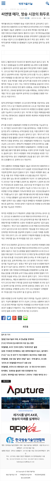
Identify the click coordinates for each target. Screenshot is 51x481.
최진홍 (27, 18)
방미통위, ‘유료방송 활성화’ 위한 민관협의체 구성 (19, 371)
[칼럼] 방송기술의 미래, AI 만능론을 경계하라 (17, 339)
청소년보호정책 (25, 478)
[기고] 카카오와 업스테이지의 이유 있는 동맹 (17, 343)
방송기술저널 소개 (11, 474)
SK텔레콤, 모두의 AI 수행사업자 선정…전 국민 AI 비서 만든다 (23, 367)
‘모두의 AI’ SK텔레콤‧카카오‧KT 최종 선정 (16, 363)
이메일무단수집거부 (26, 474)
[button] (47, 3)
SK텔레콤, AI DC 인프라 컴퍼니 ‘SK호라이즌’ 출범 (19, 347)
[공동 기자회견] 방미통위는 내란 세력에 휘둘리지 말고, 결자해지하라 (26, 351)
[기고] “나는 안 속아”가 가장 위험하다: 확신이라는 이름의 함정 (23, 355)
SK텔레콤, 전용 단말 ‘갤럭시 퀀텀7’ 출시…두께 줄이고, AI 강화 (23, 359)
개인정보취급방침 (40, 474)
